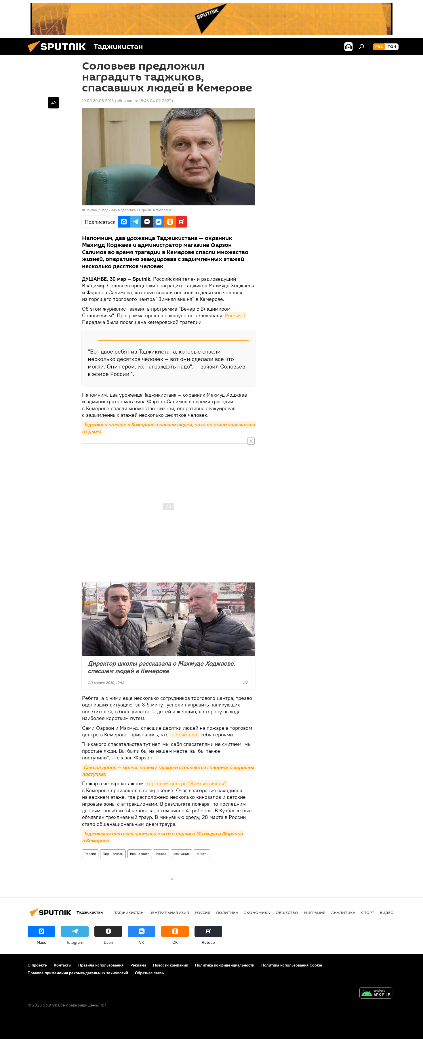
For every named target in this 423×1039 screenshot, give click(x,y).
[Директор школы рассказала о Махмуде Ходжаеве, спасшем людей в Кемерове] (168, 619)
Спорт (367, 912)
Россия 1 (235, 315)
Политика (227, 912)
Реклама (138, 965)
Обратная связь (149, 972)
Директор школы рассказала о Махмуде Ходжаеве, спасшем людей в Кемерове (161, 667)
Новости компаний (170, 965)
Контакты (62, 965)
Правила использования (100, 965)
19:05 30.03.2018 (98, 100)
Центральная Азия (169, 912)
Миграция (314, 912)
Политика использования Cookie (291, 965)
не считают (185, 734)
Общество (287, 912)
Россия (90, 853)
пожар (161, 853)
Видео (387, 912)
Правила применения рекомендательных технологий (78, 972)
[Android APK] (375, 993)
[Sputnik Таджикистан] (59, 53)
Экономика (257, 912)
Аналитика (343, 912)
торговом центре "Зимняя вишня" (186, 783)
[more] (245, 682)
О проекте (37, 965)
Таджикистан (113, 853)
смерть (202, 853)
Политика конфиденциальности (224, 965)
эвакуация (182, 853)
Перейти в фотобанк (155, 210)
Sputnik (92, 210)
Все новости (139, 853)
